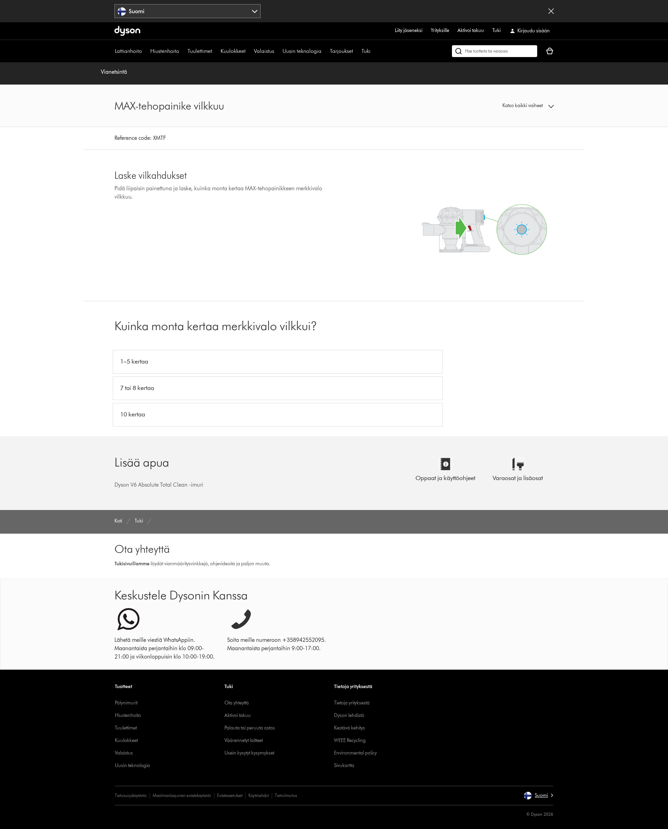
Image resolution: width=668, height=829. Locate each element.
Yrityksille (440, 30)
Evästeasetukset (229, 795)
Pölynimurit (126, 703)
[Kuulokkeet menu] (249, 51)
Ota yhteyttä (236, 703)
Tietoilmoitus (286, 795)
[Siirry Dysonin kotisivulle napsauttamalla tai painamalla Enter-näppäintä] (127, 31)
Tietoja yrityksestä (351, 703)
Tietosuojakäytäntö (131, 795)
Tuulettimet (200, 51)
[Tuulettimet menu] (215, 51)
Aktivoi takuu (471, 30)
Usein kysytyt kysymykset (249, 753)
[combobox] (187, 11)
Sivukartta (344, 765)
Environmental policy (355, 753)
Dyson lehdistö (349, 715)
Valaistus (264, 51)
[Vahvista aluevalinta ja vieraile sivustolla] (551, 11)
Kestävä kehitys (349, 728)
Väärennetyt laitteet (243, 740)
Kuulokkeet (233, 51)
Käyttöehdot (258, 795)
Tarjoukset (341, 51)
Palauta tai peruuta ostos (249, 728)
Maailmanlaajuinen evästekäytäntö (182, 795)
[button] (503, 106)
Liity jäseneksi (408, 30)
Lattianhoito (128, 51)
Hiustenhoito (164, 51)
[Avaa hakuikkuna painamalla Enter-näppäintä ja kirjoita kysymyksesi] (494, 51)
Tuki (496, 30)
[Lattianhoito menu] (145, 51)
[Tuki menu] (374, 51)
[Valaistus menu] (277, 51)
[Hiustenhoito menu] (182, 51)
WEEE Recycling (350, 740)
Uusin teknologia (302, 51)
